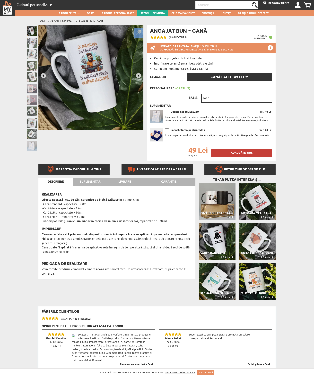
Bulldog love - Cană (258, 364)
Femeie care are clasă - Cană (136, 364)
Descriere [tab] (56, 182)
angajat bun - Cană (91, 21)
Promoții (208, 13)
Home (42, 21)
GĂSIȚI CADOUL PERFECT (253, 13)
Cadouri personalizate (118, 13)
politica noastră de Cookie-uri (180, 372)
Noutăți (226, 13)
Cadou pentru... (69, 13)
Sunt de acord (206, 372)
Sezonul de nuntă (152, 13)
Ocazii (91, 13)
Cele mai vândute (183, 13)
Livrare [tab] (124, 182)
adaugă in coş (242, 153)
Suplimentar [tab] (90, 182)
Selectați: (158, 77)
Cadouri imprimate (62, 21)
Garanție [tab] (168, 182)
